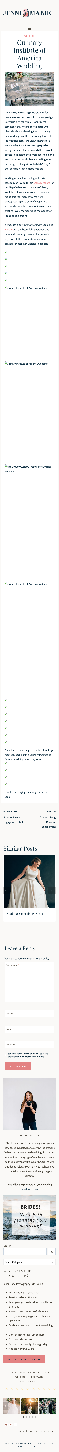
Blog (46, 1372)
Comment (12, 965)
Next (52, 890)
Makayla (9, 229)
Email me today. (29, 1189)
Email (10, 1029)
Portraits (37, 1377)
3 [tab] (29, 1417)
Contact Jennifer (29, 1381)
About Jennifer (29, 1372)
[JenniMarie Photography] (27, 13)
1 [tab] (23, 1417)
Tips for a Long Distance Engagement (48, 819)
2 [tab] (26, 1417)
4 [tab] (32, 1417)
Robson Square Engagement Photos (14, 817)
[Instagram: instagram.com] (11, 1424)
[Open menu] (30, 28)
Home (13, 1372)
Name (10, 1013)
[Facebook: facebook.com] (6, 1424)
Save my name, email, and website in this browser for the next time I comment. (28, 1055)
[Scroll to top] (52, 1447)
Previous (7, 890)
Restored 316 (35, 1446)
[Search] (52, 1251)
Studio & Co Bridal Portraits (25, 913)
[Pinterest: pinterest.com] (15, 1424)
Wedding (29, 36)
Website (10, 1044)
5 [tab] (35, 1417)
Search (7, 1245)
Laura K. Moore (42, 182)
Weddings (21, 1377)
